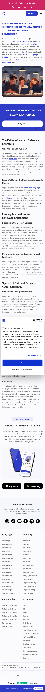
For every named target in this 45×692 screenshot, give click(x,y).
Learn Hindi (6, 579)
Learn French (6, 548)
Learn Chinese (7, 576)
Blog (24, 609)
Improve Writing (29, 593)
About (25, 605)
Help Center (27, 623)
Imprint (26, 658)
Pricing (25, 616)
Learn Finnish (6, 569)
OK (22, 363)
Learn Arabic (6, 572)
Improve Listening (29, 583)
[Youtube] (19, 521)
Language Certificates (30, 576)
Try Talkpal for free (22, 124)
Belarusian (6, 62)
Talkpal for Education (9, 605)
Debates (26, 555)
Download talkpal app (24, 419)
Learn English (6, 541)
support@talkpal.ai (22, 514)
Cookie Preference (29, 630)
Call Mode (26, 562)
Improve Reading (29, 590)
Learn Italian (6, 551)
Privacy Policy (28, 626)
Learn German (7, 555)
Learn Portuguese (8, 590)
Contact (26, 619)
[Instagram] (7, 521)
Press (25, 612)
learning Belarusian (29, 44)
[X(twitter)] (38, 521)
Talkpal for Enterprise (9, 612)
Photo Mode (27, 558)
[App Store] (11, 486)
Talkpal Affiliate (7, 626)
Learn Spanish (7, 544)
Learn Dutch (6, 562)
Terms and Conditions (30, 633)
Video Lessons (28, 579)
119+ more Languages (9, 593)
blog (10, 57)
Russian (10, 198)
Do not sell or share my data (22, 370)
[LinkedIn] (31, 521)
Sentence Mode (28, 565)
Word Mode (27, 569)
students (18, 60)
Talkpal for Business (9, 609)
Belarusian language (21, 41)
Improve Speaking (29, 586)
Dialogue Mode (28, 572)
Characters (27, 551)
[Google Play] (33, 486)
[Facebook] (25, 521)
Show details (33, 356)
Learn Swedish (7, 565)
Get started (31, 13)
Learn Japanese (7, 583)
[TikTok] (13, 521)
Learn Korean (6, 586)
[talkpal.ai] (3, 13)
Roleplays (26, 548)
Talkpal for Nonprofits (9, 616)
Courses (26, 544)
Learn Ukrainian (7, 558)
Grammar (26, 541)
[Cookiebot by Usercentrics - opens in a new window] (32, 320)
